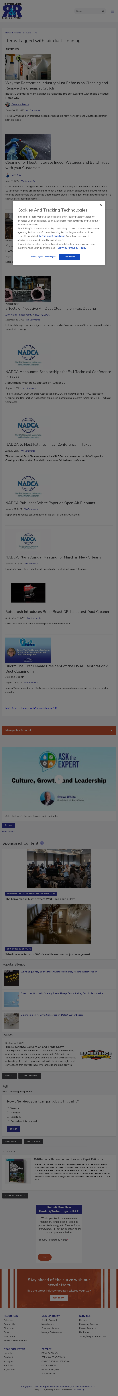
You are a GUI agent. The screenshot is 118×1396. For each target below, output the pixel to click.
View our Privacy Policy (71, 248)
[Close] (100, 204)
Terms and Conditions (51, 236)
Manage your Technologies (43, 256)
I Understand (69, 256)
